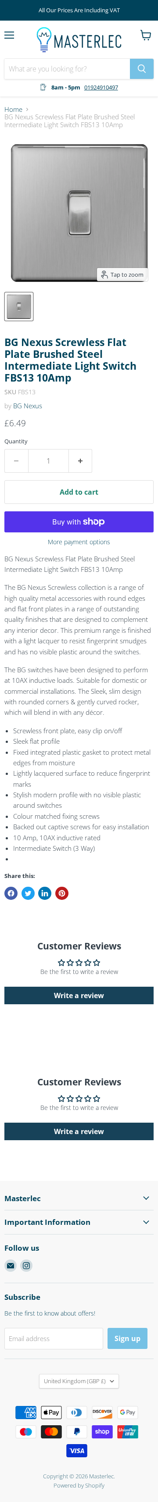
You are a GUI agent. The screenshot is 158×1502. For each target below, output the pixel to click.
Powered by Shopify (79, 1485)
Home (13, 109)
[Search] (142, 69)
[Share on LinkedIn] (44, 893)
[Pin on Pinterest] (61, 893)
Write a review (79, 995)
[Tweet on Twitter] (28, 893)
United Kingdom (75, 1381)
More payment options (79, 542)
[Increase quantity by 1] (81, 461)
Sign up (127, 1338)
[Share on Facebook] (11, 893)
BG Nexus (27, 405)
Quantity (16, 441)
